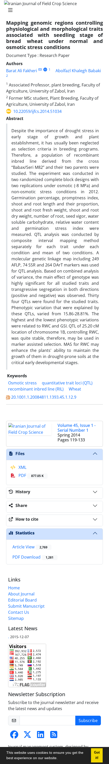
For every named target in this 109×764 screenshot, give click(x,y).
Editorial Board (22, 600)
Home (14, 588)
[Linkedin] (40, 736)
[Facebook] (14, 736)
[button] (59, 758)
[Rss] (54, 736)
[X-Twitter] (27, 736)
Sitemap (16, 618)
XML (21, 467)
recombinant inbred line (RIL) (36, 389)
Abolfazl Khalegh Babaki (78, 70)
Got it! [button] (97, 755)
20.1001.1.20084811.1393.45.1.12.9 (43, 397)
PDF (30, 475)
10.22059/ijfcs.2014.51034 (37, 111)
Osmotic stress (22, 383)
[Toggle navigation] (53, 10)
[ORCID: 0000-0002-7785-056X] (45, 69)
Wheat (75, 389)
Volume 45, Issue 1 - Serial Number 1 (77, 428)
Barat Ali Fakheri (21, 70)
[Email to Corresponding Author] (40, 69)
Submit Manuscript (26, 606)
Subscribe (88, 720)
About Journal (21, 594)
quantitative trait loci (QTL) (67, 383)
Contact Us (18, 612)
